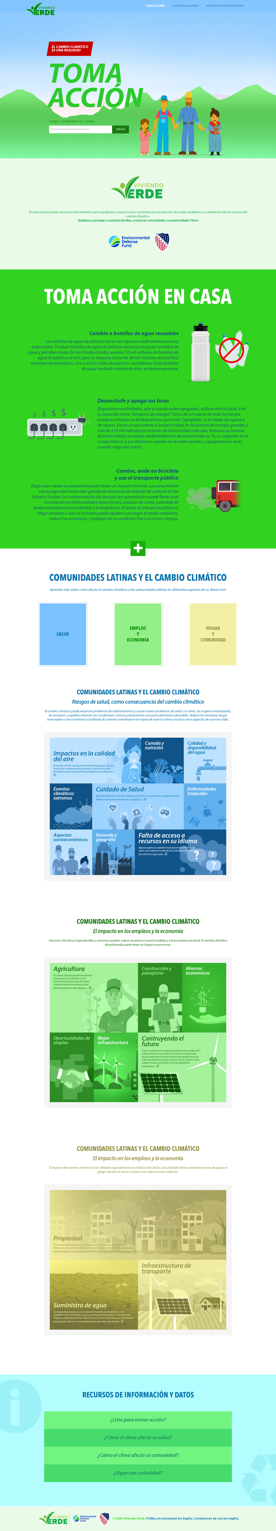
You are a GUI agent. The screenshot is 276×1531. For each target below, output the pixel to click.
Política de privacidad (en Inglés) (169, 1518)
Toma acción (155, 6)
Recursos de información (225, 6)
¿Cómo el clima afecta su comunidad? (138, 1455)
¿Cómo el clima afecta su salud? (138, 1437)
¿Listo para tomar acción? (138, 1420)
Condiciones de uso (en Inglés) (216, 1518)
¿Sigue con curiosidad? (138, 1473)
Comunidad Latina (185, 6)
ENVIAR (120, 129)
